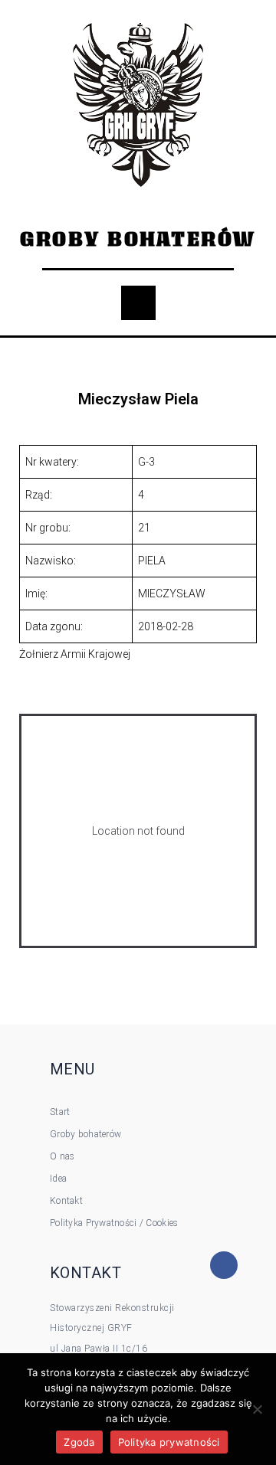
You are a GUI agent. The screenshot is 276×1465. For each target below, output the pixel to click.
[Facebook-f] (224, 1265)
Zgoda (79, 1442)
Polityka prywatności (169, 1442)
